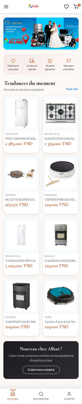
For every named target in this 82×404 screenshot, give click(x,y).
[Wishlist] (66, 7)
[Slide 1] (33, 43)
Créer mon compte (41, 369)
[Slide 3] (48, 43)
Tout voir (72, 89)
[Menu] (6, 7)
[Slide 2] (41, 43)
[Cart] (76, 7)
